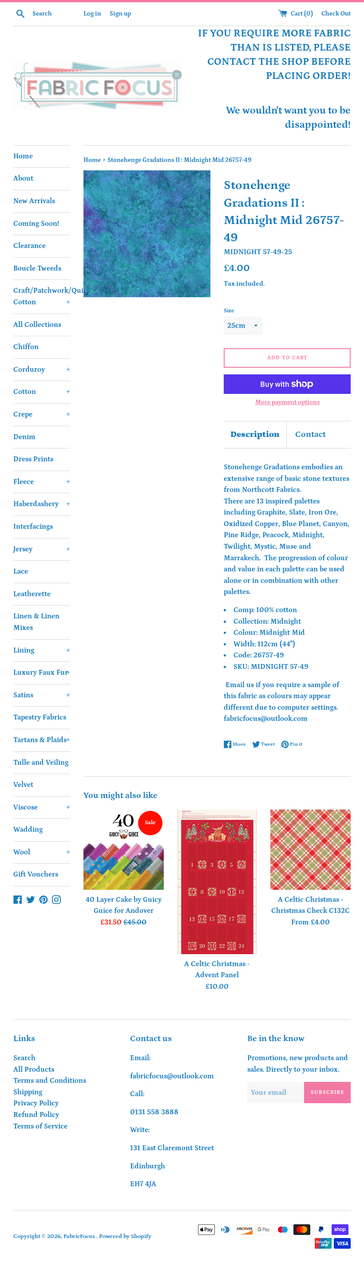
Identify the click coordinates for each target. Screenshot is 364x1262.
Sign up (120, 13)
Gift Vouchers (35, 874)
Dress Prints (33, 459)
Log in (92, 13)
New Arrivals (34, 201)
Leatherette (32, 594)
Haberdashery (41, 504)
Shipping (27, 1092)
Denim (24, 437)
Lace (20, 571)
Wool (41, 852)
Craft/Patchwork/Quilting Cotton (41, 296)
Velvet (23, 785)
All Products (33, 1069)
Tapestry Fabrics (39, 717)
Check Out (336, 13)
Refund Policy (36, 1115)
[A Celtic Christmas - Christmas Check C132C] (310, 850)
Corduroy (41, 369)
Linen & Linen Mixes (36, 622)
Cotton (41, 392)
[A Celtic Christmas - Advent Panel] (217, 882)
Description (255, 434)
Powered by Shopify (125, 1236)
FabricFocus (79, 1236)
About (23, 178)
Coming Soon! (36, 224)
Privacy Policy (36, 1103)
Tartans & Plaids (41, 740)
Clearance (29, 246)
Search (24, 1058)
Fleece (41, 482)
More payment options (287, 402)
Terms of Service (40, 1126)
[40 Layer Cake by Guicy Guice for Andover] (123, 850)
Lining (41, 650)
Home (23, 156)
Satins (41, 695)
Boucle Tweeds (37, 268)
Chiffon (26, 347)
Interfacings (33, 527)
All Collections (37, 325)
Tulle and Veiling (40, 763)
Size (229, 310)
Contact (310, 434)
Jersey (41, 549)
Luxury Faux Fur (41, 672)
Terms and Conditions (49, 1081)
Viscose (41, 807)
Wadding (28, 829)
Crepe (41, 414)
